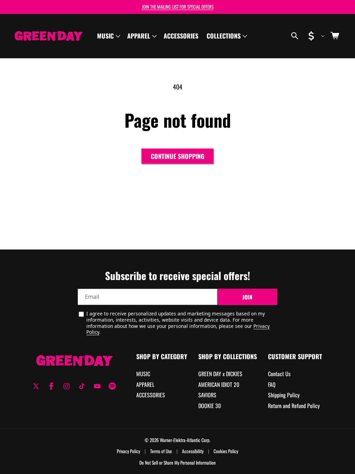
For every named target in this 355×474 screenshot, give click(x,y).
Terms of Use (161, 451)
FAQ (272, 384)
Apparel (138, 35)
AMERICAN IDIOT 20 (218, 384)
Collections (224, 35)
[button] (108, 36)
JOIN (247, 297)
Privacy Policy (128, 451)
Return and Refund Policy (294, 405)
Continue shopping (177, 156)
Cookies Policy (226, 451)
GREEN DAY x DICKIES (220, 374)
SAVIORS (207, 395)
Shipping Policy (284, 395)
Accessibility (193, 451)
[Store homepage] (74, 360)
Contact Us (279, 374)
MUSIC (143, 374)
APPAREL (145, 384)
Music (105, 35)
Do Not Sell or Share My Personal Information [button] (177, 462)
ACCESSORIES (150, 395)
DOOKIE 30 (209, 405)
